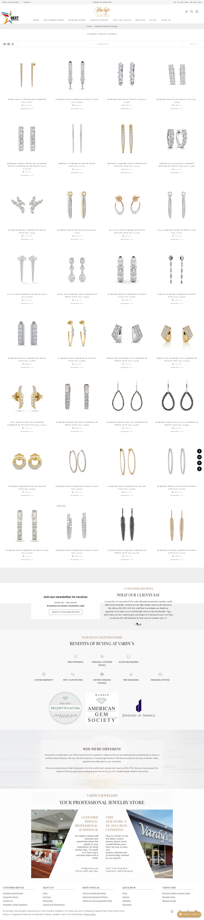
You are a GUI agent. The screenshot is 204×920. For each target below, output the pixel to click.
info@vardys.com (89, 868)
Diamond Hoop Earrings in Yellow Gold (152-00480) (77, 359)
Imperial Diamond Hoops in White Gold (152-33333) (77, 164)
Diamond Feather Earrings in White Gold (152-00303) (177, 551)
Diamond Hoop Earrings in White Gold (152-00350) (27, 551)
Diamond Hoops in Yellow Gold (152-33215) (77, 231)
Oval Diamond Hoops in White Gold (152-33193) (176, 231)
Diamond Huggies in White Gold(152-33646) (127, 100)
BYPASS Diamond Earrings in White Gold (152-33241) (27, 231)
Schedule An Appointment (102, 2)
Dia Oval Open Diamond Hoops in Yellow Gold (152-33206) (127, 231)
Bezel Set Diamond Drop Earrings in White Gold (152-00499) (77, 295)
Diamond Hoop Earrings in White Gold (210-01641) (77, 100)
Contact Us (27, 2)
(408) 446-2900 (13, 2)
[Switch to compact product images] (13, 44)
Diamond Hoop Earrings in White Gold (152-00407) (77, 487)
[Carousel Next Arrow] (169, 613)
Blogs (153, 20)
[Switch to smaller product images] (9, 44)
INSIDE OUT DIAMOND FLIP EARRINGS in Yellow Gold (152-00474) (177, 359)
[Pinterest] (199, 463)
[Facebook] (199, 451)
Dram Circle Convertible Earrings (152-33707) (27, 100)
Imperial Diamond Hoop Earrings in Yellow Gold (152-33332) (127, 164)
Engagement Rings (54, 20)
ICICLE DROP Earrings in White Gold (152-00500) (27, 295)
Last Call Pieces (122, 20)
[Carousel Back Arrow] (108, 613)
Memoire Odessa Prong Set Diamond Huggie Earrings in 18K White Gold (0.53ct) (27, 166)
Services (140, 20)
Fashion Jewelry (99, 20)
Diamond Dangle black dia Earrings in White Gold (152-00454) (176, 423)
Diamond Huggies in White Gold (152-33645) (177, 100)
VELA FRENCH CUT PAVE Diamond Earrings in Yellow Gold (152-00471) (27, 423)
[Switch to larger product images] (5, 44)
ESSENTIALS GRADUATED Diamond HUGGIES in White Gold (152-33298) (177, 164)
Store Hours (119, 911)
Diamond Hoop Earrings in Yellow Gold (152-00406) (127, 487)
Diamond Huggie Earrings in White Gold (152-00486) (27, 359)
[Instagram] (199, 457)
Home (36, 20)
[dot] (135, 623)
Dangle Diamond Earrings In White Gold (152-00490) (176, 295)
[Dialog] (75, 656)
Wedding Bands (77, 20)
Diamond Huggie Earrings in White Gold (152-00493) (127, 295)
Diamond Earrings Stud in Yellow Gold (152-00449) (27, 487)
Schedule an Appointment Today (98, 911)
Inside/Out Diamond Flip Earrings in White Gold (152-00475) (127, 359)
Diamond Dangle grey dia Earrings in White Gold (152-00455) (127, 423)
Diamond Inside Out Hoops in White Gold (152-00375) (177, 487)
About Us (166, 20)
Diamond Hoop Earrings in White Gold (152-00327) (77, 551)
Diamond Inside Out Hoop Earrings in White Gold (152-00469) (77, 423)
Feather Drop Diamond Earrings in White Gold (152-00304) (127, 551)
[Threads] (199, 469)
